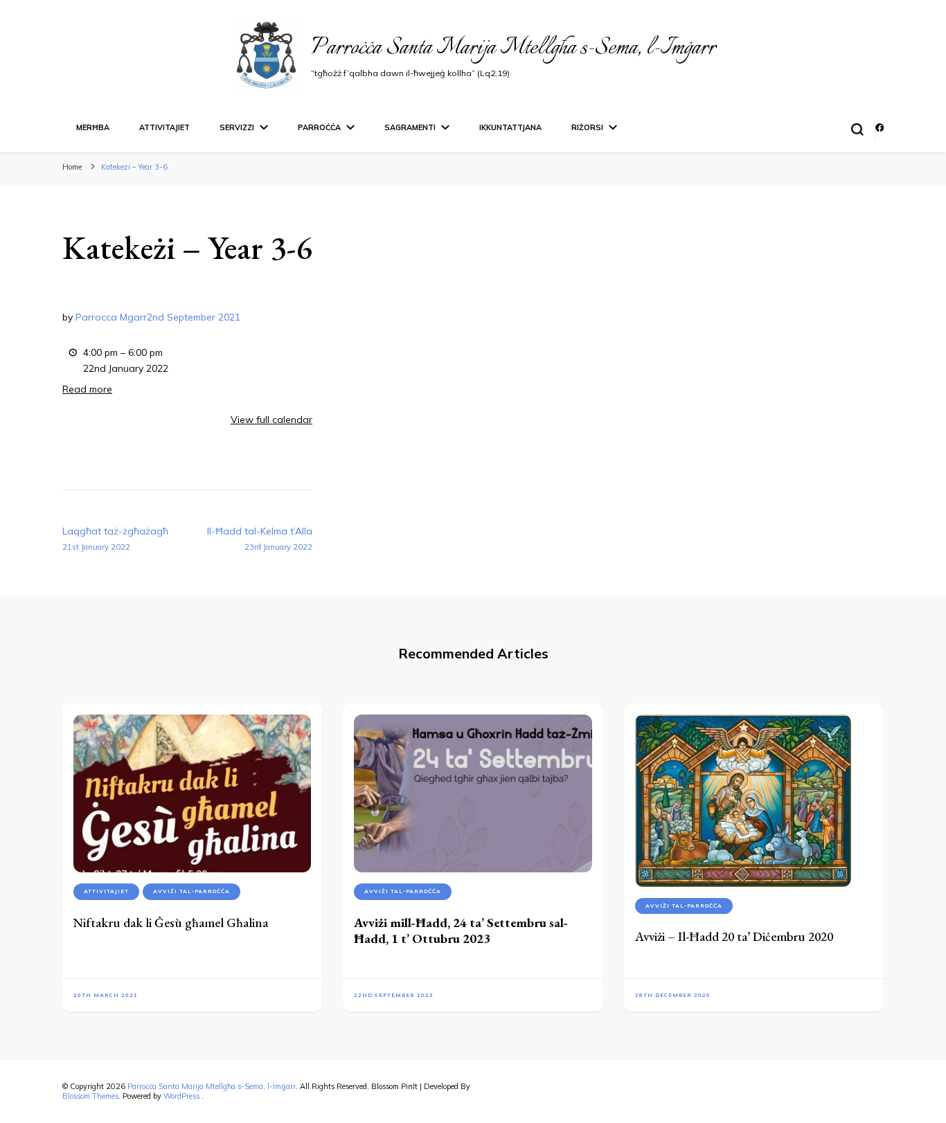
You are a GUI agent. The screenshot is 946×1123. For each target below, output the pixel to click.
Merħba (92, 127)
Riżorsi (587, 127)
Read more (87, 389)
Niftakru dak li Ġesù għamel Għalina (170, 922)
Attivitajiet (164, 127)
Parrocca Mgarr (111, 317)
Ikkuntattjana (510, 127)
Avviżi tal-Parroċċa (191, 891)
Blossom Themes (90, 1096)
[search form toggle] (857, 129)
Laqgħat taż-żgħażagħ (115, 538)
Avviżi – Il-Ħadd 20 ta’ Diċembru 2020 (734, 936)
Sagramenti (410, 127)
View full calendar (271, 419)
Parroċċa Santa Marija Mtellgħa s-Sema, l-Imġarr (513, 48)
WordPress (181, 1096)
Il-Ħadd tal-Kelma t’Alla (259, 538)
